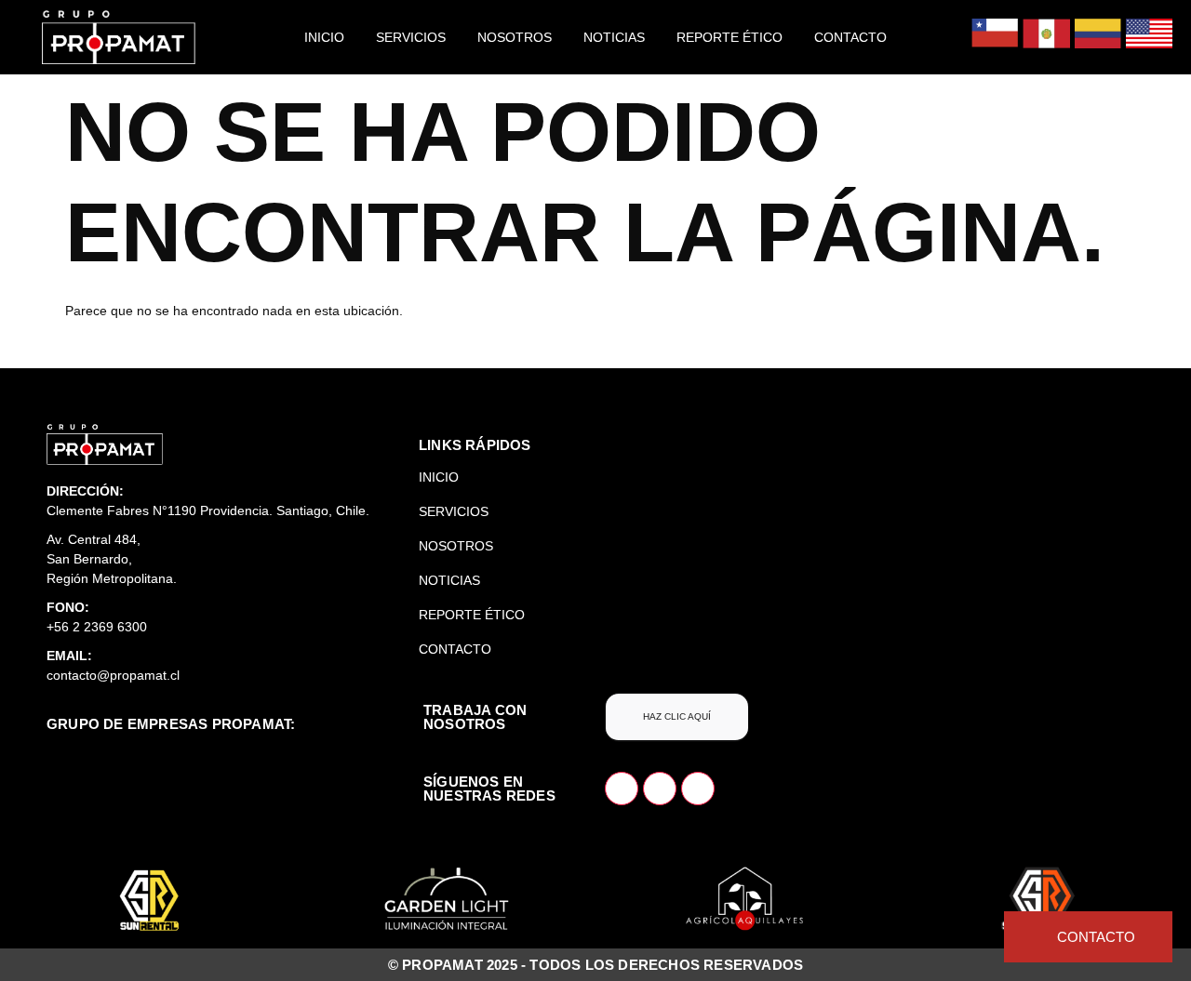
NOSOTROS (514, 37)
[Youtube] (698, 788)
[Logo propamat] (105, 444)
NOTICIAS (614, 37)
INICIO (324, 37)
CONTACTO (850, 37)
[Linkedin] (659, 788)
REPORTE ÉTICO (729, 37)
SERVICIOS (411, 37)
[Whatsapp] (621, 788)
